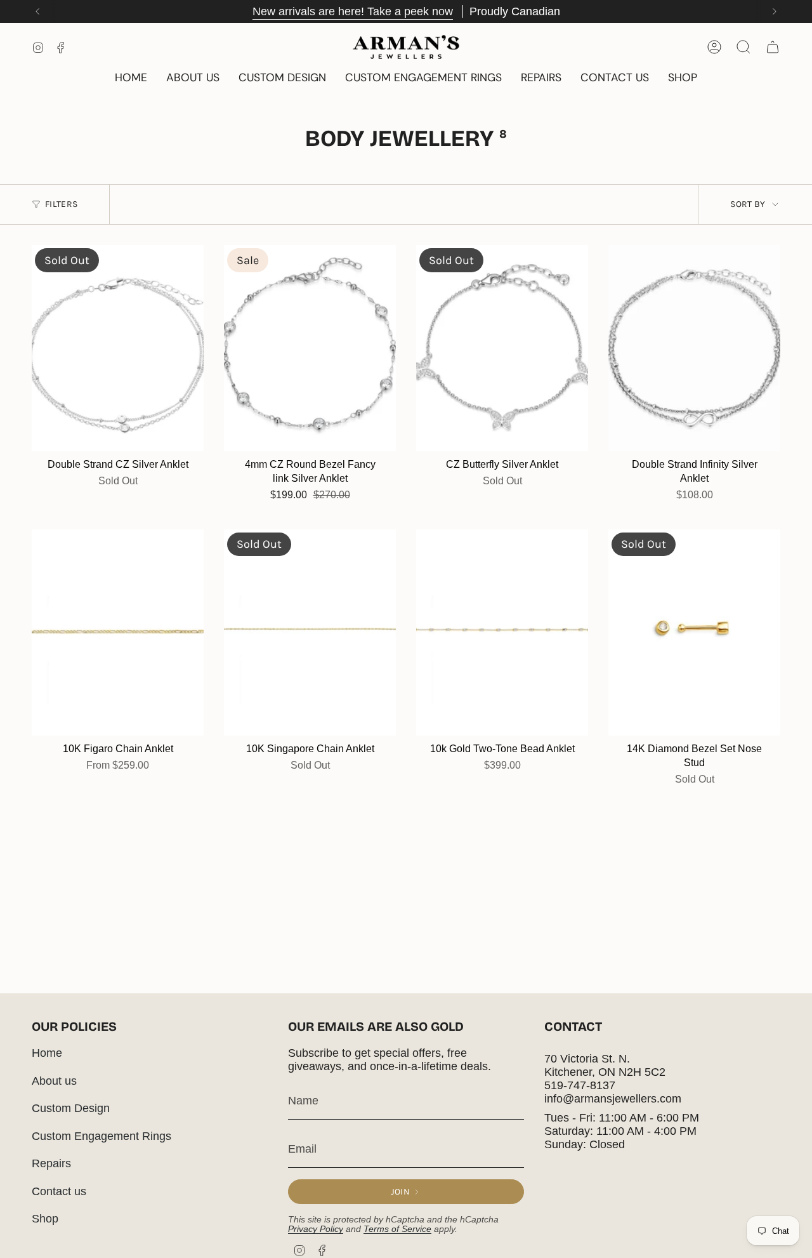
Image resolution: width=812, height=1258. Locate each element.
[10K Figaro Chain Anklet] (118, 632)
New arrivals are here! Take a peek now (352, 11)
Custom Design (71, 1108)
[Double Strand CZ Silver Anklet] (118, 348)
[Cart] (772, 47)
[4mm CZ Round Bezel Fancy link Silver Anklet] (310, 348)
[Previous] (37, 11)
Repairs (51, 1163)
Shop (45, 1218)
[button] (682, 78)
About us (54, 1081)
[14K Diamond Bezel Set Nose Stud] (694, 632)
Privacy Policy (315, 1229)
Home (47, 1053)
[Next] (774, 11)
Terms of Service (397, 1229)
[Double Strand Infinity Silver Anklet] (694, 348)
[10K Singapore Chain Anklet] (310, 632)
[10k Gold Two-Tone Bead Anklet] (502, 632)
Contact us (59, 1191)
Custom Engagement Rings (101, 1136)
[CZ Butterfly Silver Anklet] (502, 348)
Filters (61, 204)
